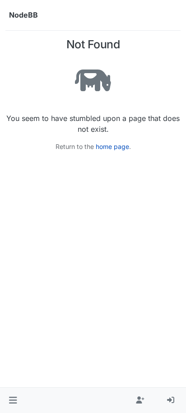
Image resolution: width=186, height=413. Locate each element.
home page (112, 146)
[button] (13, 400)
